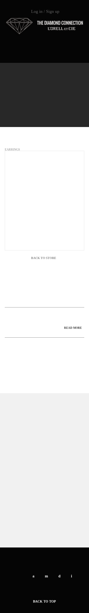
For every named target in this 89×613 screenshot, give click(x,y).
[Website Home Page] (44, 26)
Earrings (12, 149)
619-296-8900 (44, 45)
